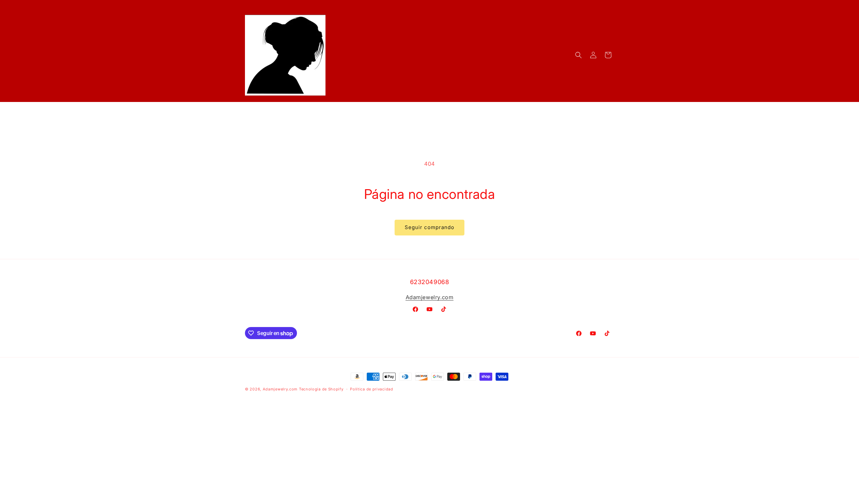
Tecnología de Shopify (321, 389)
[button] (578, 55)
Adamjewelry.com (430, 297)
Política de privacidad (371, 389)
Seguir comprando (429, 227)
